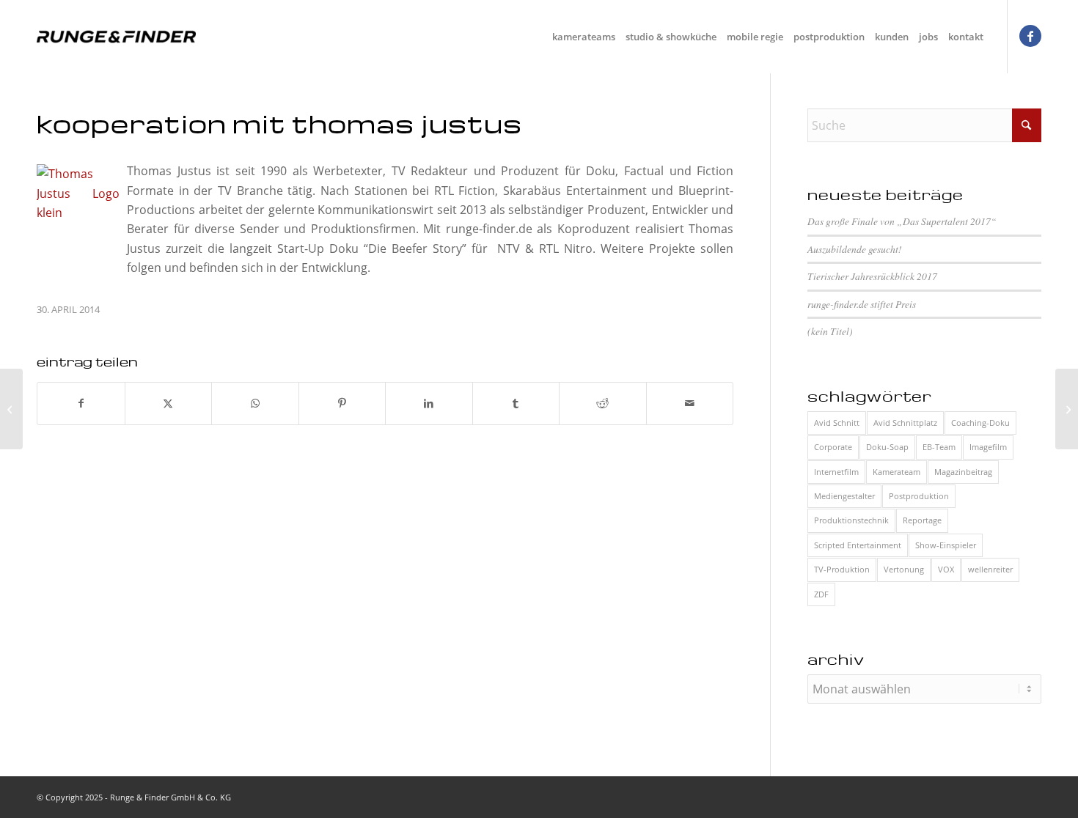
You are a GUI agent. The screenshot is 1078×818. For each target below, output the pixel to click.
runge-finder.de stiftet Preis (861, 304)
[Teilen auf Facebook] (81, 403)
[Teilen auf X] (168, 403)
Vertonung (904, 569)
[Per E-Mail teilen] (690, 403)
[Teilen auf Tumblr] (516, 403)
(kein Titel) (830, 331)
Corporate (833, 446)
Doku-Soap (887, 446)
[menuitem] (583, 36)
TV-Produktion (842, 569)
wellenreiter (990, 569)
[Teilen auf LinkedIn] (429, 403)
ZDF (821, 594)
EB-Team (939, 446)
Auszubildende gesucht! (854, 249)
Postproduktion (919, 495)
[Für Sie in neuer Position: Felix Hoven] (11, 409)
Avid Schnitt (836, 422)
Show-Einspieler (945, 544)
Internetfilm (836, 471)
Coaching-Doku (980, 422)
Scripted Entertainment (857, 544)
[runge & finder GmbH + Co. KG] (116, 36)
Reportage (922, 520)
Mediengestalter (844, 495)
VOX (946, 569)
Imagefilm (988, 446)
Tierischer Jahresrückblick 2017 (872, 276)
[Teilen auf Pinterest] (342, 403)
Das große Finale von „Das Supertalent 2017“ (902, 221)
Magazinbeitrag (963, 471)
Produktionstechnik (851, 520)
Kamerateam (896, 471)
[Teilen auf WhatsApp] (255, 403)
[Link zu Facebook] (1030, 36)
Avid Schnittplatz (905, 422)
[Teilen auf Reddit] (603, 403)
